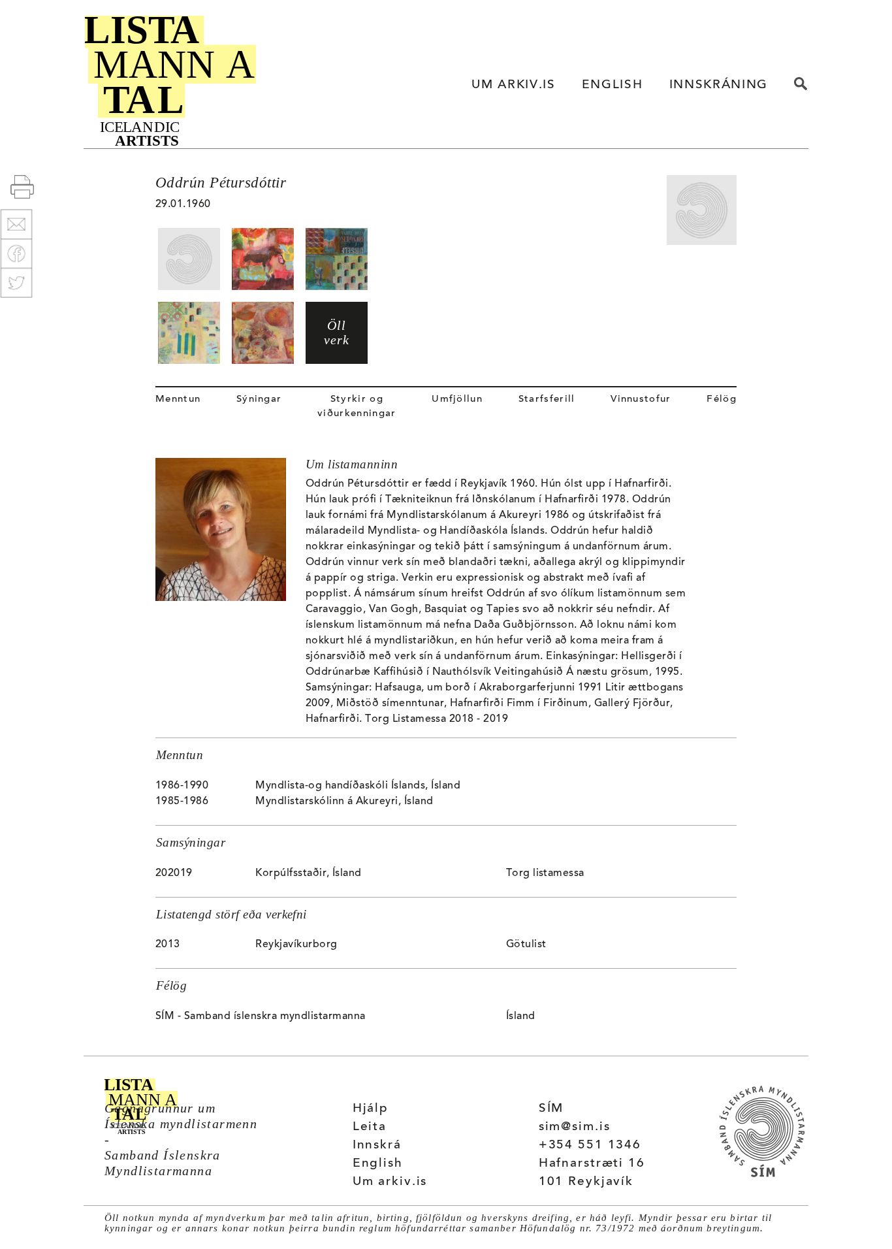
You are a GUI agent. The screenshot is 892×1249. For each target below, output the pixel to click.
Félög (722, 399)
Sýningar (259, 399)
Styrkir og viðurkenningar (356, 407)
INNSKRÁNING (718, 85)
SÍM (551, 1109)
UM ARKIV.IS (513, 85)
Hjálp (371, 1109)
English (378, 1164)
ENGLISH (612, 85)
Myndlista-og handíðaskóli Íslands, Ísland (357, 786)
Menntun (177, 399)
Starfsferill (546, 399)
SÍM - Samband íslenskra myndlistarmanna (260, 1016)
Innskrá (377, 1145)
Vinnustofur (641, 399)
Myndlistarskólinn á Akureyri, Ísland (344, 801)
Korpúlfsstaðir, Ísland (308, 873)
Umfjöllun (457, 399)
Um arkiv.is (390, 1182)
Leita (370, 1127)
